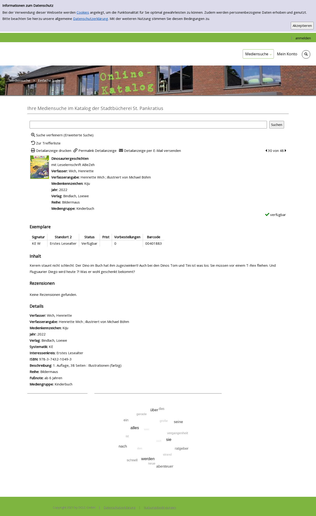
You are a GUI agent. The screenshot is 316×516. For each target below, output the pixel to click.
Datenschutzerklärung (90, 18)
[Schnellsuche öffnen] (306, 54)
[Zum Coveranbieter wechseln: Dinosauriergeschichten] (39, 166)
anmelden (303, 38)
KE (51, 346)
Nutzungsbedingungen (160, 507)
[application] (258, 54)
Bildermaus (71, 202)
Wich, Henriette (81, 171)
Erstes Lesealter (69, 352)
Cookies (83, 12)
